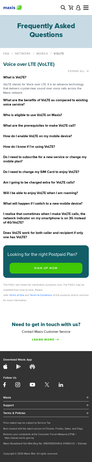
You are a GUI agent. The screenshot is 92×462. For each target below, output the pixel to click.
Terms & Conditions (41, 295)
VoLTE (59, 53)
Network (23, 53)
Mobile (42, 53)
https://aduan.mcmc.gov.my (19, 438)
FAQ (6, 53)
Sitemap (82, 443)
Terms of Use (16, 295)
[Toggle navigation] (86, 8)
